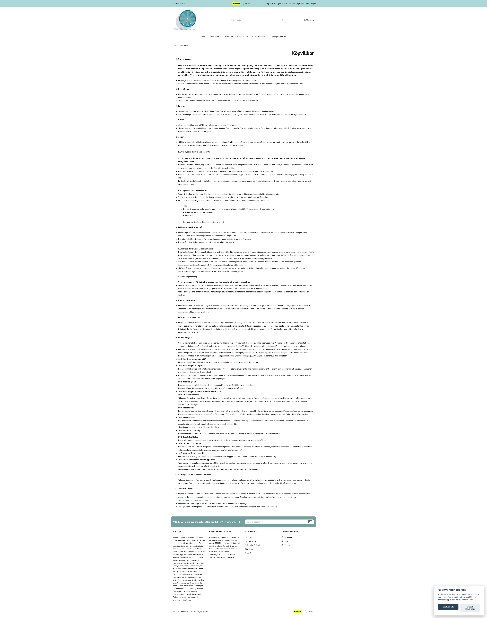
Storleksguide (250, 541)
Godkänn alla (448, 607)
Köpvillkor (249, 549)
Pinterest (287, 545)
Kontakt (248, 553)
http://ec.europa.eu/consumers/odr (193, 500)
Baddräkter (214, 36)
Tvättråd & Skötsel (252, 545)
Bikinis (227, 36)
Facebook (288, 537)
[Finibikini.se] (208, 20)
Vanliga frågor (250, 537)
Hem (203, 36)
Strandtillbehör (258, 36)
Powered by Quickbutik (199, 612)
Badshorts (241, 36)
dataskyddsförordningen (239, 355)
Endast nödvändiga (470, 608)
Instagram (288, 541)
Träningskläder (277, 36)
